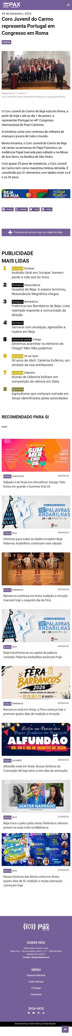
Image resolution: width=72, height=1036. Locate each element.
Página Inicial (8, 93)
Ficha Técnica (36, 981)
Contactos (36, 994)
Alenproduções (49, 1024)
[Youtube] (34, 1013)
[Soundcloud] (43, 1013)
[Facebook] (29, 1013)
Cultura (6, 42)
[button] (68, 5)
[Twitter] (39, 1013)
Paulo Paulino (35, 1024)
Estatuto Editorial (36, 975)
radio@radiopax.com (40, 957)
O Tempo (36, 988)
